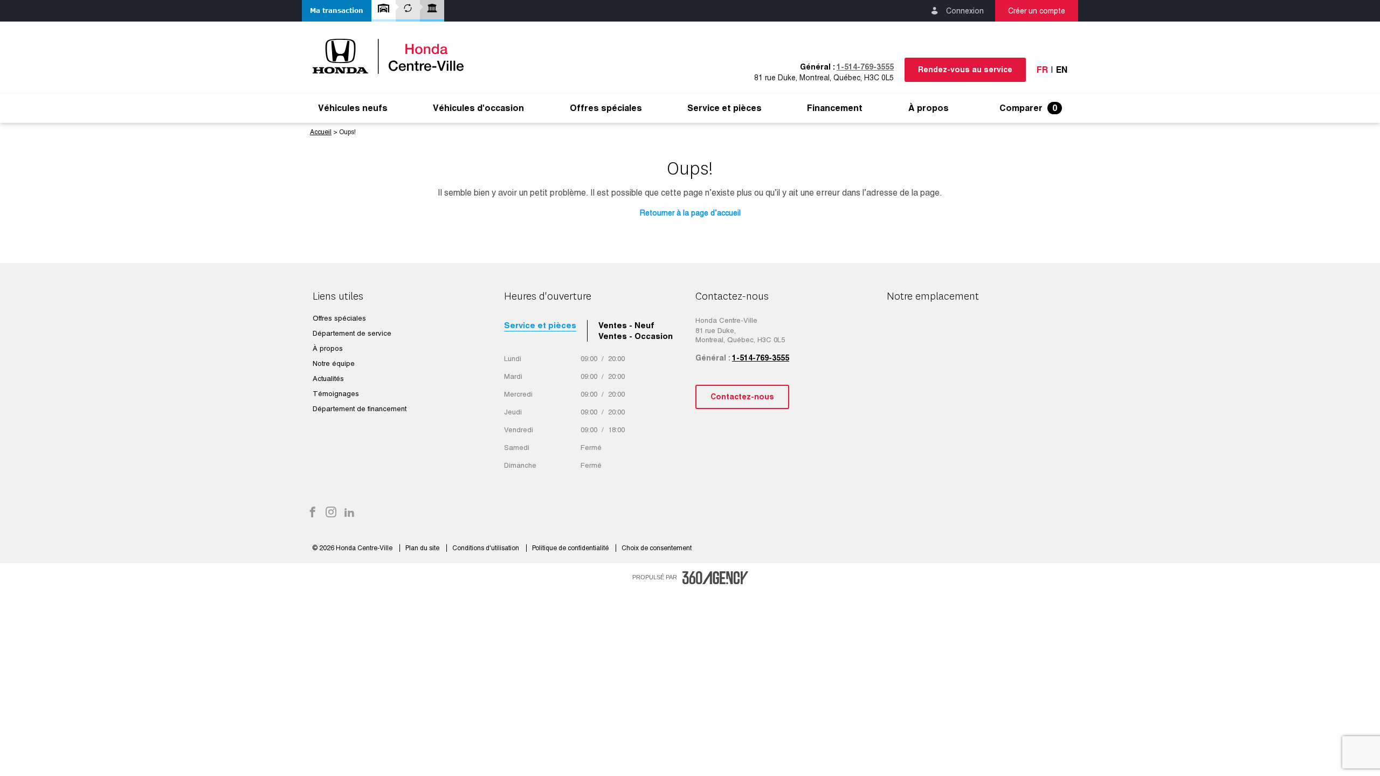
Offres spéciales (606, 108)
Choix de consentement (657, 548)
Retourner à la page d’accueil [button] (690, 213)
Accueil (321, 132)
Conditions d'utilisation (486, 548)
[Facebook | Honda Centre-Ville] (312, 513)
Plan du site (423, 548)
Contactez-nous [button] (742, 396)
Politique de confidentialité (571, 548)
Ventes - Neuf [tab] (626, 325)
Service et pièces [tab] (540, 325)
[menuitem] (353, 108)
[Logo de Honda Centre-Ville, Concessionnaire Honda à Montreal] (393, 56)
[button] (336, 11)
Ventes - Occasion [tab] (635, 336)
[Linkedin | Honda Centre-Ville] (349, 513)
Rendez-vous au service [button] (965, 69)
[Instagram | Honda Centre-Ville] (331, 513)
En (1061, 70)
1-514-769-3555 (865, 67)
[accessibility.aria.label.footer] (715, 577)
